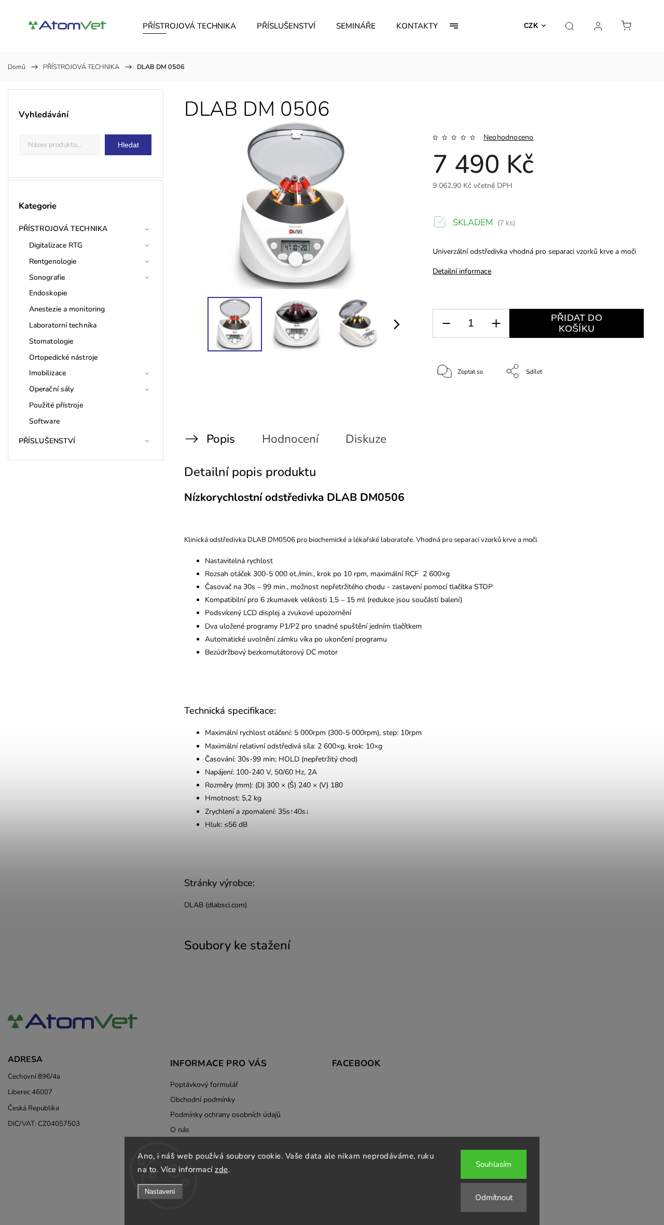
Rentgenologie (52, 261)
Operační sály (51, 389)
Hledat (128, 145)
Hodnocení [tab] (290, 439)
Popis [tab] (220, 439)
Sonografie (47, 277)
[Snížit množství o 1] (446, 323)
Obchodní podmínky (202, 1100)
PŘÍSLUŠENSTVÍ (47, 441)
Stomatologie (51, 341)
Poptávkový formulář (204, 1085)
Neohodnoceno (508, 137)
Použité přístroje (56, 405)
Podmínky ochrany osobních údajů (225, 1115)
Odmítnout (494, 1197)
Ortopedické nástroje (63, 357)
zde (221, 1169)
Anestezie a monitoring (67, 309)
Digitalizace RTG (56, 245)
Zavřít (622, 406)
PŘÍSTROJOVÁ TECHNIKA (63, 229)
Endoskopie (48, 293)
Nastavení (160, 1191)
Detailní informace (462, 271)
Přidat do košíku (576, 323)
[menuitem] (189, 26)
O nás (179, 1130)
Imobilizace (47, 373)
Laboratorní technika (62, 325)
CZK (531, 26)
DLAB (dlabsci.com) (215, 905)
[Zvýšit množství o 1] (496, 323)
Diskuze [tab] (365, 439)
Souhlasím (493, 1164)
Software (44, 421)
